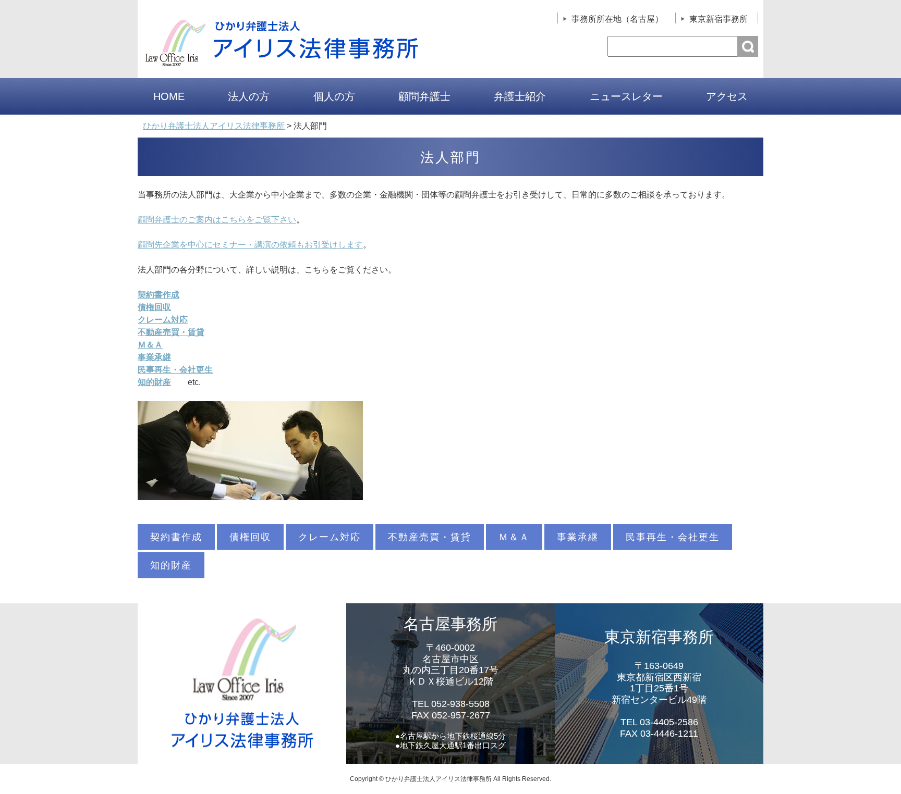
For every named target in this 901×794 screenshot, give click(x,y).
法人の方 (249, 96)
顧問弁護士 (424, 96)
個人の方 (334, 96)
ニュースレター (626, 96)
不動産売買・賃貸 (429, 537)
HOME (169, 96)
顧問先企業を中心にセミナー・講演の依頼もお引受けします (250, 244)
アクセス (727, 96)
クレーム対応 (163, 319)
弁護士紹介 (520, 96)
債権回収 (250, 537)
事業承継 (578, 537)
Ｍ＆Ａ (514, 537)
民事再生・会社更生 (673, 537)
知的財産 (171, 565)
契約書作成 (176, 537)
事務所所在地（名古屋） (617, 19)
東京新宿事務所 (718, 19)
